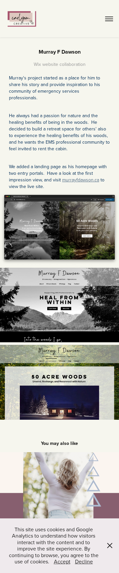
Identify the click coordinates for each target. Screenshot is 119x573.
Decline (84, 561)
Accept (62, 561)
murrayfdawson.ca (80, 179)
